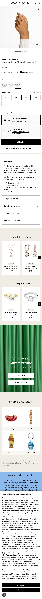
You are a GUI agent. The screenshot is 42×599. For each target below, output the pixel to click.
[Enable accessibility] (4, 595)
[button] (25, 133)
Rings (17, 461)
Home (4, 461)
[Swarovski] (20, 3)
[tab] (16, 51)
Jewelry (10, 461)
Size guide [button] (37, 92)
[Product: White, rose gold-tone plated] (18, 85)
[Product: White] (4, 85)
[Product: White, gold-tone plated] (11, 85)
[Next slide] (39, 257)
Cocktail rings (25, 461)
